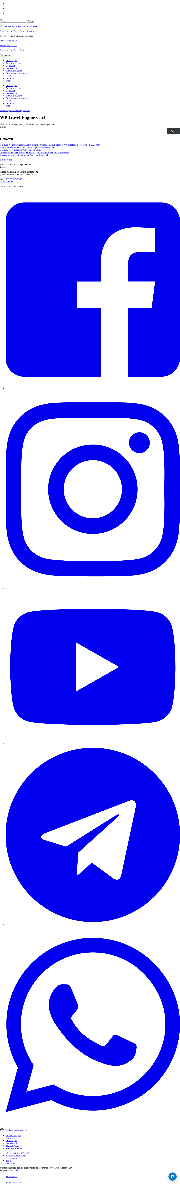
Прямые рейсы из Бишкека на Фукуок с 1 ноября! (24, 155)
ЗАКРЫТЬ (5, 56)
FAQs (8, 1160)
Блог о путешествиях (16, 1155)
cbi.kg (17, 1170)
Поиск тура (11, 60)
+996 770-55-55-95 (13, 179)
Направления (12, 68)
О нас (8, 75)
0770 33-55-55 (6, 181)
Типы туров (11, 1138)
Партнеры (10, 1163)
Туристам (10, 65)
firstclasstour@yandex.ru (16, 1130)
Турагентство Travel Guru (12, 50)
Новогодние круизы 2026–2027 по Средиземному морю (27, 147)
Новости (10, 78)
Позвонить (11, 1176)
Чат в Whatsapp (13, 1182)
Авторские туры (13, 63)
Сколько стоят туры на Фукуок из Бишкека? (21, 150)
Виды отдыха (12, 1145)
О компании (11, 1158)
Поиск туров (6, 160)
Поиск (3, 127)
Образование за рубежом (18, 73)
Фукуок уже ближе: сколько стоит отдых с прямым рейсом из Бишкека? (34, 152)
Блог (8, 81)
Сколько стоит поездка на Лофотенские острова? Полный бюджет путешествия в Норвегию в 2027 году (50, 145)
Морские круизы (14, 70)
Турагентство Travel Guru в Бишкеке (17, 31)
